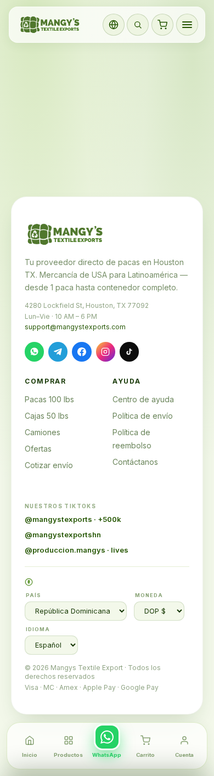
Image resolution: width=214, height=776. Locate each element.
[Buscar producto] (138, 25)
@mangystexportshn (63, 534)
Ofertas (38, 448)
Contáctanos (135, 461)
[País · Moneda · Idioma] (114, 25)
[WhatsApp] (34, 351)
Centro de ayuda (143, 399)
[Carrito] (162, 25)
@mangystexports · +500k (73, 519)
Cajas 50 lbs (47, 415)
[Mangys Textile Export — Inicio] (50, 25)
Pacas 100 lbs (49, 399)
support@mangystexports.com (75, 327)
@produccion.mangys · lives (76, 550)
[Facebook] (81, 351)
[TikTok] (129, 351)
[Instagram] (105, 351)
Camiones (42, 432)
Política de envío (142, 415)
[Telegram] (57, 351)
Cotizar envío (49, 465)
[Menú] (187, 25)
